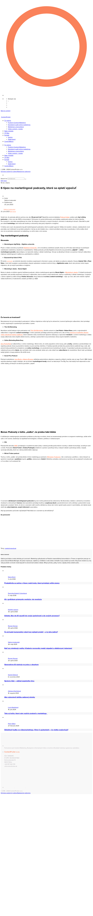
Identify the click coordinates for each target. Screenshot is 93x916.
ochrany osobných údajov (9, 541)
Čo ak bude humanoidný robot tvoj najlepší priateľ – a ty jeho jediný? (31, 632)
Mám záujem (10, 813)
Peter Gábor (12, 724)
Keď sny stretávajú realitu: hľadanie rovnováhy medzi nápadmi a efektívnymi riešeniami (38, 648)
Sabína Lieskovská (9, 209)
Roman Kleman (13, 626)
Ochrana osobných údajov (9, 171)
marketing (8, 548)
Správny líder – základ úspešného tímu (19, 681)
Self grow (4, 181)
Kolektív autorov (13, 610)
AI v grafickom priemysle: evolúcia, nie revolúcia (23, 599)
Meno (44, 536)
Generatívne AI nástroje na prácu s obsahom (21, 664)
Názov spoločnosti (9, 841)
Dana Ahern (12, 577)
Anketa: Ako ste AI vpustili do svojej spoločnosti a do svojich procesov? (32, 615)
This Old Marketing (37, 330)
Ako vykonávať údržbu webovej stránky (19, 697)
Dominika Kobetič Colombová (17, 593)
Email (5, 836)
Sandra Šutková (13, 675)
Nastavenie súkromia (23, 171)
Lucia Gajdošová (13, 707)
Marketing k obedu (71, 272)
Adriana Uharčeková (14, 691)
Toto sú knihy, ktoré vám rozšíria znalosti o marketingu (25, 713)
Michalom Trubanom (54, 457)
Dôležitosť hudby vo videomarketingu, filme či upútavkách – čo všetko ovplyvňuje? (36, 730)
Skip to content (5, 111)
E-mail (4, 536)
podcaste (10, 261)
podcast (13, 548)
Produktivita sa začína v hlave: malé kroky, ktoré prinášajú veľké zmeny (31, 583)
